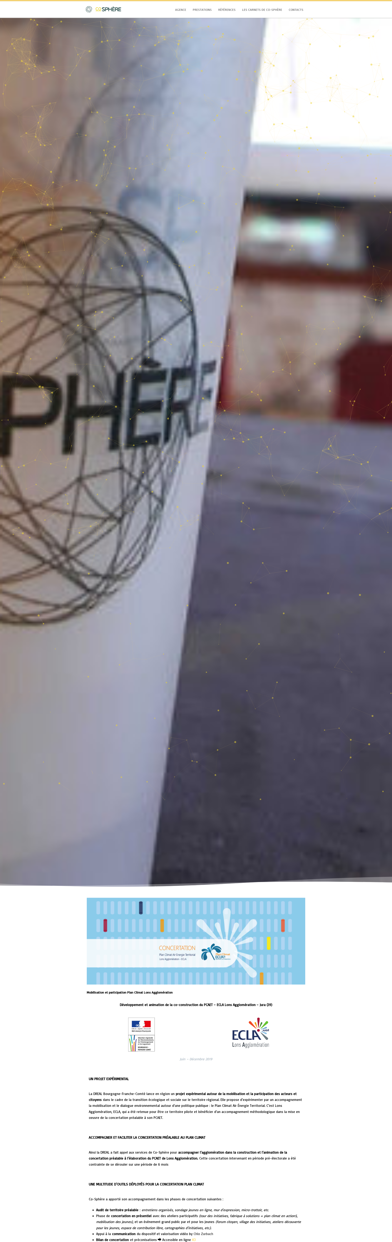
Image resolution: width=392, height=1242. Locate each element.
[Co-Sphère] (103, 16)
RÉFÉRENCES (227, 10)
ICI (193, 1240)
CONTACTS (296, 10)
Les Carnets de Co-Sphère (262, 10)
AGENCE (180, 10)
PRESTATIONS (202, 10)
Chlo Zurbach (203, 1234)
